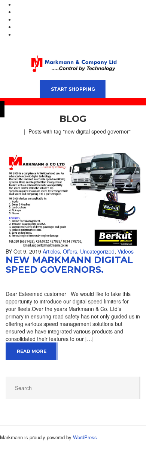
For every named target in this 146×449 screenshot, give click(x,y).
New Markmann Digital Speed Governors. (69, 264)
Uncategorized (97, 251)
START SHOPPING (73, 89)
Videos (126, 251)
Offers (70, 251)
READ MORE (31, 351)
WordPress (85, 437)
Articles (51, 251)
